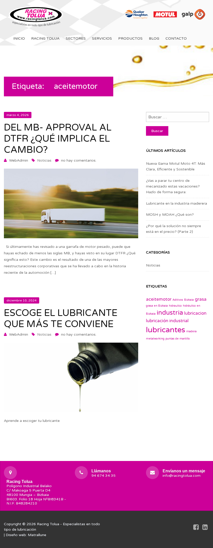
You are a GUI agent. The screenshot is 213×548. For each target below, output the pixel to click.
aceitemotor (158, 299)
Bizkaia (189, 299)
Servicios (102, 38)
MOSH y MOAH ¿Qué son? (170, 214)
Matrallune (37, 535)
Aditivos (177, 299)
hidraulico (175, 305)
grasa (201, 299)
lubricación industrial (167, 320)
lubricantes (165, 329)
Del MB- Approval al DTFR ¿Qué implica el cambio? (57, 138)
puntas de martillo (177, 338)
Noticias (44, 160)
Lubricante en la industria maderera (176, 203)
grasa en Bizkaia (157, 305)
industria (170, 312)
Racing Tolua (45, 38)
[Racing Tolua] (36, 15)
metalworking (155, 338)
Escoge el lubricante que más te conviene (60, 318)
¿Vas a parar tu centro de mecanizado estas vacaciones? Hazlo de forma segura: (173, 186)
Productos (130, 38)
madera (191, 331)
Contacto (176, 38)
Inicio (19, 38)
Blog (154, 38)
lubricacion (195, 313)
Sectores (76, 38)
